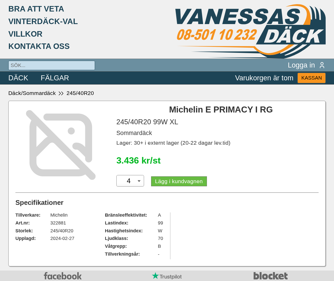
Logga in (301, 65)
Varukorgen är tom (264, 78)
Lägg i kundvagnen (179, 181)
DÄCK (18, 78)
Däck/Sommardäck (32, 93)
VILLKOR (25, 33)
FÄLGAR (55, 78)
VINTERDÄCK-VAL (43, 21)
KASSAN (311, 78)
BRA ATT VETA (36, 8)
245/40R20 (80, 93)
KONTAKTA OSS (39, 46)
